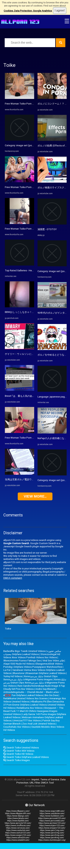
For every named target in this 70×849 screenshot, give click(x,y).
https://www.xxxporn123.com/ (18, 835)
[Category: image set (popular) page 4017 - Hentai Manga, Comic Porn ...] (19, 139)
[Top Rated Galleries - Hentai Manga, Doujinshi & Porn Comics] (19, 264)
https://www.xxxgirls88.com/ (52, 811)
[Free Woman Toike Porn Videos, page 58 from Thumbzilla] (19, 98)
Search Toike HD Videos (19, 753)
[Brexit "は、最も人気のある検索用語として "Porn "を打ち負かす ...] (19, 390)
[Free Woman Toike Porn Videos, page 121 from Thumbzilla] (19, 223)
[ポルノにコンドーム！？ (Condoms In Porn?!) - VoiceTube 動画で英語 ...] (52, 98)
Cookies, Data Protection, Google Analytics (28, 10)
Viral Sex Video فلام (53, 660)
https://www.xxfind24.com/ (17, 837)
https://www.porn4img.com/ (52, 837)
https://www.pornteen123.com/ (52, 823)
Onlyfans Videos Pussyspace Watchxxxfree (38, 666)
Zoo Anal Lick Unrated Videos (38, 723)
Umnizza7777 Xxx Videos (27, 720)
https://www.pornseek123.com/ (52, 818)
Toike (8, 628)
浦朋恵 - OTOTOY (47, 229)
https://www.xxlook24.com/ (17, 840)
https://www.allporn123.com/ (52, 825)
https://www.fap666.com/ (18, 820)
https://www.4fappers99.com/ (18, 813)
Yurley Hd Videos (12, 676)
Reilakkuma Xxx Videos (29, 707)
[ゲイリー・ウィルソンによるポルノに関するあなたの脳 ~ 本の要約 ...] (19, 348)
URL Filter (34, 782)
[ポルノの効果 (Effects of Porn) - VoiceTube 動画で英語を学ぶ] (52, 140)
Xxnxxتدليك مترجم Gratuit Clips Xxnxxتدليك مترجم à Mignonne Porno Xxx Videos (34, 682)
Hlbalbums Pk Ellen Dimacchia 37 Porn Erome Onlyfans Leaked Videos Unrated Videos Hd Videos (34, 704)
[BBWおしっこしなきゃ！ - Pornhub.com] (19, 306)
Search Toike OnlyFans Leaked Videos (27, 757)
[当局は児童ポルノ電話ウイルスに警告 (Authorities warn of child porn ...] (19, 473)
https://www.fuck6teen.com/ (52, 816)
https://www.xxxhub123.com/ (18, 833)
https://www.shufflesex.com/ (18, 825)
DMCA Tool (47, 782)
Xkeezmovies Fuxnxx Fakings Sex (22, 660)
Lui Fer (7, 670)
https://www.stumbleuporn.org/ (52, 840)
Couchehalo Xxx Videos (16, 726)
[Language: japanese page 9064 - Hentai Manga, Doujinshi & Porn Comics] (52, 390)
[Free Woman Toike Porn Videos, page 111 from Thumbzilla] (19, 181)
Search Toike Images (18, 760)
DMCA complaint (12, 578)
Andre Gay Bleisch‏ (45, 689)
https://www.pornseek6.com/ (52, 820)
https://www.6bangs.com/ (18, 816)
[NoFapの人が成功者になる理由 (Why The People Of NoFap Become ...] (52, 432)
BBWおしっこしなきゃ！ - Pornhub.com (27, 312)
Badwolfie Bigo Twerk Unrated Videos (24, 651)
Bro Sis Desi (51, 695)
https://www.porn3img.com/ (52, 835)
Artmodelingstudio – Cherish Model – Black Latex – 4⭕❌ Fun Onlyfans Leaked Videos (32, 694)
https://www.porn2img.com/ (52, 833)
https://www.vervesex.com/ (18, 828)
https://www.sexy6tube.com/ (52, 813)
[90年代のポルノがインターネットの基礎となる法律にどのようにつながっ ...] (52, 307)
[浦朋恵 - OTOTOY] (52, 223)
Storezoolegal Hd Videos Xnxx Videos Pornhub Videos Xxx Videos (31, 656)
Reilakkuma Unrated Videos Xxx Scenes (25, 698)
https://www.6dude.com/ (18, 818)
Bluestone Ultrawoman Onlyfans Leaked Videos (39, 673)
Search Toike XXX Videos (20, 750)
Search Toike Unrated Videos (22, 747)
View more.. (35, 496)
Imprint (35, 779)
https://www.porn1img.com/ (52, 830)
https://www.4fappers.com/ (18, 811)
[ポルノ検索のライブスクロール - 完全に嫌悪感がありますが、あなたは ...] (52, 181)
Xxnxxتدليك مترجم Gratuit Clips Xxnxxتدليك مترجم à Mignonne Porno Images (30, 678)
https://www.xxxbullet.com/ (18, 830)
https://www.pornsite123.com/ (18, 823)
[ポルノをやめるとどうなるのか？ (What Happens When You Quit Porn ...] (52, 349)
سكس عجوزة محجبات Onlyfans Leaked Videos (32, 653)
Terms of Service (49, 779)
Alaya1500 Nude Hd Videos (18, 663)
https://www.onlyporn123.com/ (52, 828)
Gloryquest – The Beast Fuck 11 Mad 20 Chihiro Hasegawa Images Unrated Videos (33, 711)
